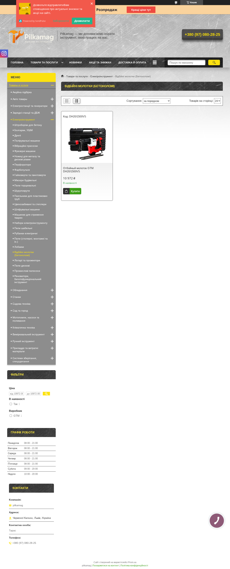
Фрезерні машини (24, 151)
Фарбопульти (22, 169)
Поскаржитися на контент (106, 565)
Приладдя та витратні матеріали (25, 350)
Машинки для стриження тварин (29, 216)
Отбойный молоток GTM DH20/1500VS (78, 170)
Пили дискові (22, 265)
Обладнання (20, 290)
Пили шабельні (23, 228)
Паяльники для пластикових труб (30, 197)
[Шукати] (214, 62)
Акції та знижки (100, 62)
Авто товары (20, 99)
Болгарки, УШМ (23, 130)
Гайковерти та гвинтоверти (30, 175)
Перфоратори (22, 164)
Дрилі (17, 135)
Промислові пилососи (27, 270)
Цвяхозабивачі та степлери (30, 204)
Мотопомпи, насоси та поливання (26, 319)
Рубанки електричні (25, 233)
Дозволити (82, 21)
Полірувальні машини (27, 140)
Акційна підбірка (22, 92)
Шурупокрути (22, 190)
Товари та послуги (44, 62)
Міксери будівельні (25, 180)
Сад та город (20, 310)
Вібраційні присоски (26, 145)
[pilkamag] (30, 36)
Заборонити (61, 21)
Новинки (75, 62)
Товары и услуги (18, 85)
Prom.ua (132, 562)
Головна (17, 62)
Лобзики (19, 246)
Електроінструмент (101, 76)
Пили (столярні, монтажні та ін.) (31, 240)
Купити (75, 191)
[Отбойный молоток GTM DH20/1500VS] (87, 143)
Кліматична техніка (24, 327)
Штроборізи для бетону (28, 125)
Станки (17, 296)
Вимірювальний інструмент (29, 334)
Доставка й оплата (132, 62)
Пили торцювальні (25, 185)
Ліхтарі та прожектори (27, 260)
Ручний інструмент (23, 341)
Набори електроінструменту (30, 222)
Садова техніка (21, 303)
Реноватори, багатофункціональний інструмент (27, 279)
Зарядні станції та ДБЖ (26, 112)
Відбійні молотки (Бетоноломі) (24, 254)
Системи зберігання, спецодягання (25, 360)
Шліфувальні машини (27, 209)
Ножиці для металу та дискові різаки (27, 158)
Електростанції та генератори (30, 105)
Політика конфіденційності (134, 565)
